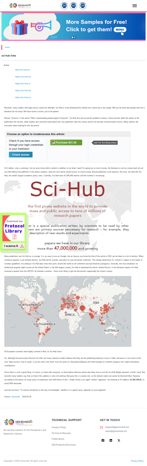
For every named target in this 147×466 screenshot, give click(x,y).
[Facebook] (103, 440)
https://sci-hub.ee (23, 76)
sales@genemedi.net (116, 431)
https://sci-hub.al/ (23, 90)
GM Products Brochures (64, 445)
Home (7, 47)
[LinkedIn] (111, 440)
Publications (58, 439)
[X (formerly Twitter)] (119, 440)
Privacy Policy (137, 461)
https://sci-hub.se (23, 97)
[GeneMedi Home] (25, 422)
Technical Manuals (61, 433)
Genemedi (15, 397)
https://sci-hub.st (22, 83)
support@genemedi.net (117, 427)
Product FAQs (59, 427)
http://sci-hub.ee (22, 70)
